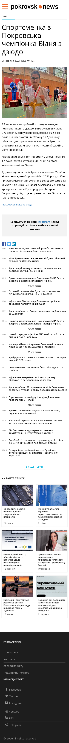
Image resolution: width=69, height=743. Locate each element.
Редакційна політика (17, 672)
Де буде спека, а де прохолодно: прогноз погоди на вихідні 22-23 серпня (38, 358)
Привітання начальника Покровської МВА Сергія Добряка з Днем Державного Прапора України (36, 322)
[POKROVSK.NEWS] (34, 6)
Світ (5, 16)
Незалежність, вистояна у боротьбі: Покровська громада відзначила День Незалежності (36, 249)
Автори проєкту (13, 666)
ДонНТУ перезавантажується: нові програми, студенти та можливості (34, 411)
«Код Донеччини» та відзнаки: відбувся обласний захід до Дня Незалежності (37, 259)
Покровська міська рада (17, 204)
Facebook (15, 689)
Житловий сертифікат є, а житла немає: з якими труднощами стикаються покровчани (35, 421)
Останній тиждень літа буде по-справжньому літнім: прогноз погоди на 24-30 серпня (34, 292)
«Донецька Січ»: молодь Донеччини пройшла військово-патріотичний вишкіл (34, 302)
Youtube (14, 711)
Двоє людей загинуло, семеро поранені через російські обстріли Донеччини (35, 269)
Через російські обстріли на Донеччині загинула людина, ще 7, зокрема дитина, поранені (36, 345)
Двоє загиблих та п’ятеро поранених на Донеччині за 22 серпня (37, 312)
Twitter (13, 696)
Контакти (9, 659)
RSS (11, 718)
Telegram (43, 221)
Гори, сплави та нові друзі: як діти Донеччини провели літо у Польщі (34, 398)
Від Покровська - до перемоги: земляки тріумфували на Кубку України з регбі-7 (31, 431)
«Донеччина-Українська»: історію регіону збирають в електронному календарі (32, 378)
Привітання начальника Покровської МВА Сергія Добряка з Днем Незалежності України (36, 279)
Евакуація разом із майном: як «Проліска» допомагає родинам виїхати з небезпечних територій (33, 453)
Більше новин (34, 466)
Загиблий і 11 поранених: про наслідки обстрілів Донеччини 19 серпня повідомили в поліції (36, 441)
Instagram (15, 703)
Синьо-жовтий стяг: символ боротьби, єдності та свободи (36, 368)
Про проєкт (11, 652)
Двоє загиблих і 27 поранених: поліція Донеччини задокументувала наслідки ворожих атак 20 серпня (38, 388)
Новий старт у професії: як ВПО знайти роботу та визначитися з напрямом (36, 335)
